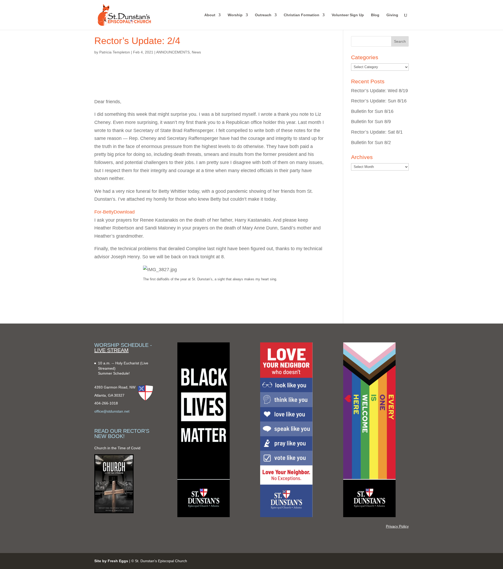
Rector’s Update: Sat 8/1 (377, 132)
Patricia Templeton (114, 52)
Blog (375, 15)
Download (124, 212)
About (209, 15)
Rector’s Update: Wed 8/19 (379, 90)
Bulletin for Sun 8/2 (371, 142)
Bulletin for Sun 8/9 (371, 121)
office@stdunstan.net (111, 411)
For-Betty (104, 212)
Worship (235, 15)
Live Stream (111, 350)
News (196, 52)
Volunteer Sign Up (348, 15)
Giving (392, 15)
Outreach (263, 15)
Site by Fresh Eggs (111, 561)
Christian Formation (301, 15)
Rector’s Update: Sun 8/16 (379, 100)
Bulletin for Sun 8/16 (372, 111)
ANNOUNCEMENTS (173, 52)
